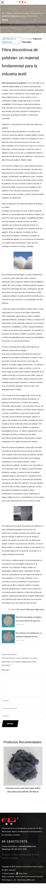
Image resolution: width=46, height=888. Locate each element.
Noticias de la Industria (21, 13)
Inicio (3, 13)
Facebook (22, 609)
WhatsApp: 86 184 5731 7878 (14, 849)
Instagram (32, 609)
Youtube (41, 609)
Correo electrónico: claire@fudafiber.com (19, 846)
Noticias (9, 13)
